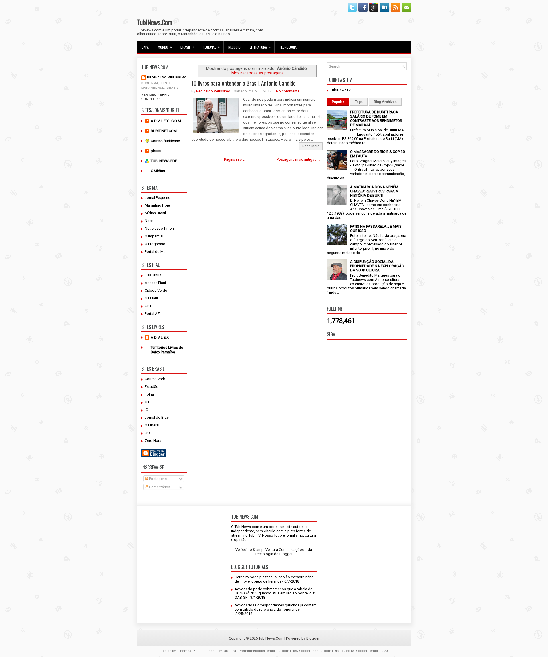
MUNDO (165, 46)
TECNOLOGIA (288, 47)
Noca (149, 221)
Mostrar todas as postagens (257, 73)
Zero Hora (153, 440)
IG (146, 410)
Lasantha (229, 651)
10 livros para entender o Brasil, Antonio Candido (243, 83)
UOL (148, 433)
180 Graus (153, 275)
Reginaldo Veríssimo (167, 77)
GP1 (148, 306)
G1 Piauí (151, 298)
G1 (147, 402)
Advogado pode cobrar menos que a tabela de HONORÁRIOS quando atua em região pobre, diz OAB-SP (275, 593)
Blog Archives (385, 102)
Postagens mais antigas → (299, 159)
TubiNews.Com (154, 22)
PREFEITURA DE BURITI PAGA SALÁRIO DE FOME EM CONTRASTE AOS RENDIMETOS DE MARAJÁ (376, 118)
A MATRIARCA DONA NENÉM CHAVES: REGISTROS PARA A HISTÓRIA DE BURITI (374, 191)
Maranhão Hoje (157, 205)
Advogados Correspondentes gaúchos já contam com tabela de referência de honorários (276, 607)
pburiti (156, 151)
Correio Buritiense (165, 141)
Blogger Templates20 (371, 651)
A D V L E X (160, 337)
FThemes (183, 651)
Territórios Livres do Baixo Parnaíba (167, 349)
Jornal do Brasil (157, 417)
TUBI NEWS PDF (164, 161)
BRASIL (187, 46)
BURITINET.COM (164, 131)
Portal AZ (152, 313)
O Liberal (152, 425)
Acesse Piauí (155, 283)
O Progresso (155, 244)
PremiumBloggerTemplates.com (264, 651)
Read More (310, 146)
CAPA (145, 47)
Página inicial (234, 159)
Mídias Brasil (155, 213)
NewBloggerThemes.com (311, 651)
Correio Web (155, 379)
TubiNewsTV (340, 90)
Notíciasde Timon (159, 228)
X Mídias (158, 171)
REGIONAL (211, 46)
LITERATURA (260, 46)
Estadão (151, 386)
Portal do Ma (155, 251)
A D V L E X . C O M (166, 121)
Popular (338, 102)
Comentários (159, 487)
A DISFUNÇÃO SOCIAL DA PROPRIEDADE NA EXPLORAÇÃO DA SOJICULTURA (377, 265)
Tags (359, 102)
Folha (149, 394)
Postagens (157, 479)
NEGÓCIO (234, 47)
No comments (287, 91)
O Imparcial (154, 236)
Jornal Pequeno (157, 198)
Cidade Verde (156, 290)
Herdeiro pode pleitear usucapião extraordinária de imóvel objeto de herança (274, 579)
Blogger (285, 554)
